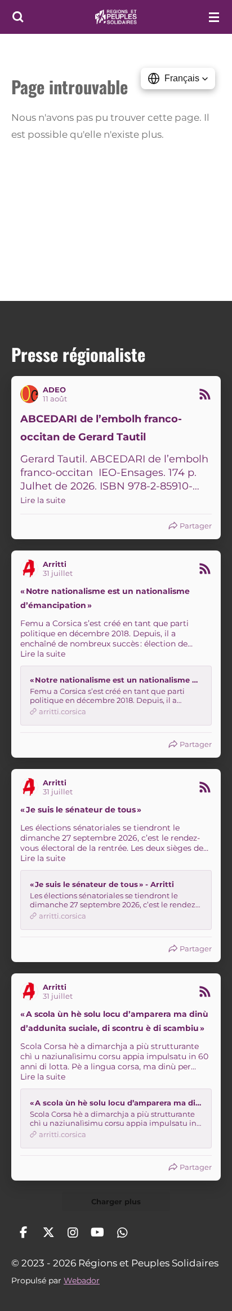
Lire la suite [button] (42, 500)
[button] (178, 78)
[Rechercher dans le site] (18, 17)
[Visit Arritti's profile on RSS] (31, 569)
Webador (82, 1280)
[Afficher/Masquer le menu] (214, 17)
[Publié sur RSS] (205, 394)
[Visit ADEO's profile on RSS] (31, 394)
